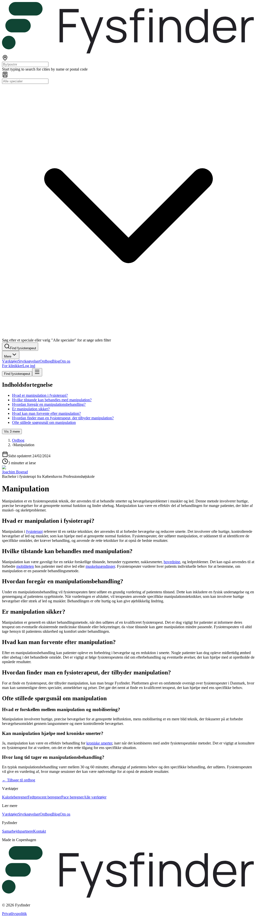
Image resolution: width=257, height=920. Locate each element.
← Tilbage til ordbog (18, 780)
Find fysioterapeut (17, 374)
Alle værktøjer (95, 797)
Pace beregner (72, 797)
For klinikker (12, 366)
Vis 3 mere (12, 431)
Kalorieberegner (15, 797)
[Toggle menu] (37, 372)
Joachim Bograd (15, 472)
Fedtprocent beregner (44, 797)
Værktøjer (10, 361)
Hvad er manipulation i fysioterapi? (40, 395)
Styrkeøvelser (29, 361)
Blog (56, 361)
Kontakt (39, 831)
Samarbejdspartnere (17, 831)
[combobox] (25, 64)
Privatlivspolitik (14, 913)
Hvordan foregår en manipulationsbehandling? (49, 404)
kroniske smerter (99, 743)
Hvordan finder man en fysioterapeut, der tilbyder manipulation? (63, 418)
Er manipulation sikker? (31, 409)
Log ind (29, 366)
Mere (7, 356)
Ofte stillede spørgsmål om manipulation (44, 422)
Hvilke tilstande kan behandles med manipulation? (52, 400)
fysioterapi (34, 531)
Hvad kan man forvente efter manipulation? (46, 413)
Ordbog (46, 361)
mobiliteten (25, 566)
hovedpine (172, 562)
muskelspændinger (100, 566)
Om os (65, 361)
